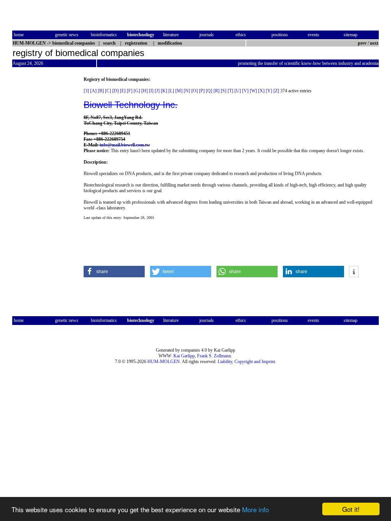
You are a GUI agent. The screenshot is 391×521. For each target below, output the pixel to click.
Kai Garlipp (184, 356)
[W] (253, 90)
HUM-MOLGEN (163, 361)
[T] (230, 90)
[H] (144, 90)
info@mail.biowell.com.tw (125, 145)
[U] (237, 90)
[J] (157, 90)
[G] (137, 90)
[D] (115, 90)
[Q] (209, 90)
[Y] (269, 90)
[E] (123, 90)
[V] (245, 90)
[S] (223, 90)
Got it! (351, 509)
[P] (202, 90)
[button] (114, 271)
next (374, 43)
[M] (179, 90)
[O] (194, 90)
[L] (171, 90)
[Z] (276, 90)
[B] (101, 90)
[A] (93, 90)
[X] (261, 90)
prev (362, 43)
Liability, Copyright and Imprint (246, 361)
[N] (187, 90)
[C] (108, 90)
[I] (151, 90)
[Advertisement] (44, 191)
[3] (86, 90)
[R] (216, 90)
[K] (164, 90)
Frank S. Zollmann (214, 356)
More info (255, 509)
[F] (129, 90)
